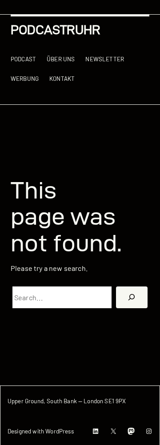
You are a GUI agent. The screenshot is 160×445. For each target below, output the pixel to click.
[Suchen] (132, 297)
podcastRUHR (55, 29)
